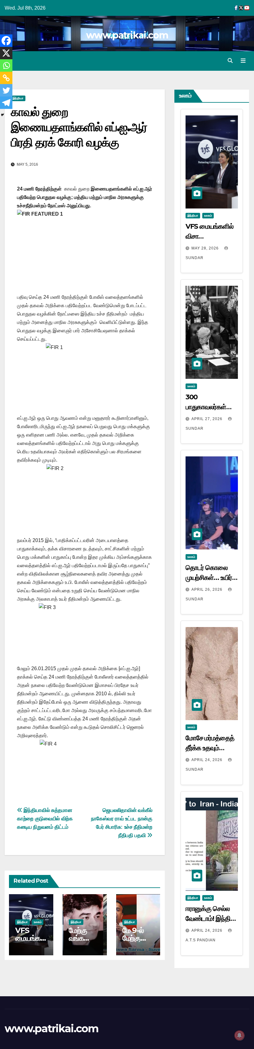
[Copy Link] (6, 78)
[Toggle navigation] (243, 61)
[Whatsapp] (6, 65)
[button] (230, 60)
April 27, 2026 (207, 419)
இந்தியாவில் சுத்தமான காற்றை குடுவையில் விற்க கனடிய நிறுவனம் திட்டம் (45, 818)
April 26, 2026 (207, 589)
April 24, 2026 (207, 760)
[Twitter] (6, 90)
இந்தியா (18, 98)
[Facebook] (6, 40)
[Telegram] (6, 102)
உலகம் (38, 922)
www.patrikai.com (127, 35)
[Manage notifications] (239, 1035)
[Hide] (2, 114)
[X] (6, 53)
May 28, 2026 (205, 248)
